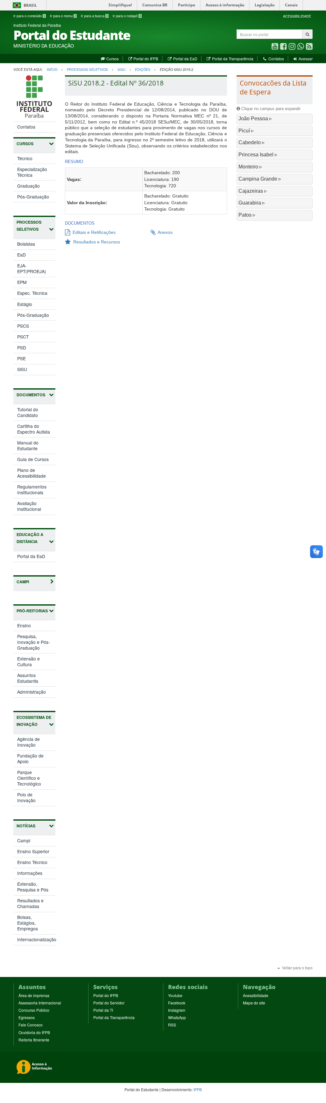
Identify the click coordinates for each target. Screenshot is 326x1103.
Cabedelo (250, 142)
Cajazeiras (251, 191)
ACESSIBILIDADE (297, 16)
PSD (21, 347)
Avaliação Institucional (29, 506)
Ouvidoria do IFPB (34, 1032)
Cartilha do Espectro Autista (33, 429)
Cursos (111, 58)
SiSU (121, 69)
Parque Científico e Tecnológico (35, 779)
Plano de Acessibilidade (31, 473)
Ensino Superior (33, 851)
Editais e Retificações (93, 232)
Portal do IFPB (145, 58)
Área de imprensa (33, 995)
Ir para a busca (94, 16)
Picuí (244, 130)
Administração (36, 692)
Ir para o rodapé (127, 16)
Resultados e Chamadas (30, 903)
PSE (21, 358)
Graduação (28, 186)
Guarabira (250, 202)
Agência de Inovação (33, 743)
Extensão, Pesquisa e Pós (32, 887)
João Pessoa (253, 118)
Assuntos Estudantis (34, 679)
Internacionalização (36, 939)
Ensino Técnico (32, 862)
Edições (142, 69)
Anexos (164, 232)
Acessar (305, 58)
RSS (172, 1024)
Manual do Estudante (28, 445)
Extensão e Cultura (31, 662)
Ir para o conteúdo (29, 16)
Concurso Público (33, 1010)
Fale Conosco (30, 1024)
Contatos (275, 58)
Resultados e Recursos (95, 241)
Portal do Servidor (108, 1002)
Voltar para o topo (297, 967)
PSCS (23, 326)
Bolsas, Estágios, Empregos (27, 923)
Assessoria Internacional (39, 1002)
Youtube (175, 995)
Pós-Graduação (33, 196)
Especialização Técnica (32, 172)
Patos (245, 215)
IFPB (198, 1089)
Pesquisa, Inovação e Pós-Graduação (35, 643)
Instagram (176, 1010)
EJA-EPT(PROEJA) (31, 268)
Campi (23, 840)
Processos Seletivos (87, 69)
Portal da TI (103, 1010)
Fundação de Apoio (30, 759)
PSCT (23, 336)
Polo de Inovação (33, 798)
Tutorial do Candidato (27, 412)
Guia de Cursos (33, 459)
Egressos (26, 1017)
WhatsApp (177, 1017)
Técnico (24, 158)
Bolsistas (26, 244)
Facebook (176, 1002)
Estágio (24, 304)
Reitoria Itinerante (33, 1039)
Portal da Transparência (232, 58)
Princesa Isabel (256, 154)
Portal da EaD (184, 58)
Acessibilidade (255, 995)
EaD (21, 254)
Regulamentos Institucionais (31, 489)
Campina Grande (258, 179)
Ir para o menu (63, 16)
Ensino (30, 626)
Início (52, 69)
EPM (22, 282)
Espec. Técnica (32, 293)
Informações (29, 873)
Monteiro (248, 166)
